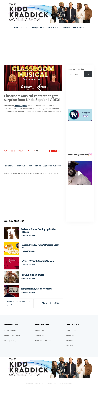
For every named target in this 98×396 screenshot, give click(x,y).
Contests (66, 28)
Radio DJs (39, 335)
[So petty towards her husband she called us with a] (80, 173)
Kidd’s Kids (77, 28)
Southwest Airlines (43, 340)
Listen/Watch (36, 28)
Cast (23, 28)
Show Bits (52, 28)
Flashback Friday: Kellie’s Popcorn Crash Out (40, 246)
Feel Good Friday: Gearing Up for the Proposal (38, 230)
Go (88, 74)
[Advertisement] (49, 45)
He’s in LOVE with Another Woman (37, 261)
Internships (71, 330)
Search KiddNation (76, 69)
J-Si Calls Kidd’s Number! (32, 275)
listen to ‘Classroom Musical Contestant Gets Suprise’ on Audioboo (32, 166)
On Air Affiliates (10, 330)
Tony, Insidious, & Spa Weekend (36, 288)
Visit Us (69, 340)
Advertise (70, 335)
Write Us (69, 345)
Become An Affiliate (12, 335)
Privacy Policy (10, 340)
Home (16, 28)
